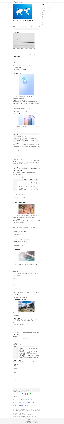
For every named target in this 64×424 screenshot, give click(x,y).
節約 (42, 22)
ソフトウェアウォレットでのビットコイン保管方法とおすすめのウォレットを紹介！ (24, 402)
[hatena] (27, 394)
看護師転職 (43, 32)
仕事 (42, 24)
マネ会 (13, 2)
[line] (30, 394)
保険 (42, 12)
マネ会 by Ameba (16, 410)
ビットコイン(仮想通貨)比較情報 (16, 406)
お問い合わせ (37, 422)
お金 (42, 16)
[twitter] (25, 394)
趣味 (42, 26)
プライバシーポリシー (35, 421)
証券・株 (43, 14)
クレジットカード (44, 8)
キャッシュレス (43, 10)
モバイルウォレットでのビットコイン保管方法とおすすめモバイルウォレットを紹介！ (24, 399)
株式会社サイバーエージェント (26, 416)
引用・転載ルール (30, 421)
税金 (42, 18)
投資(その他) (43, 28)
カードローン (43, 6)
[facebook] (23, 394)
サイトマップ (33, 422)
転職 (42, 30)
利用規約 (27, 421)
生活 (42, 20)
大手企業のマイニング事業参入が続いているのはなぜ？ (21, 405)
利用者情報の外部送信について (29, 422)
